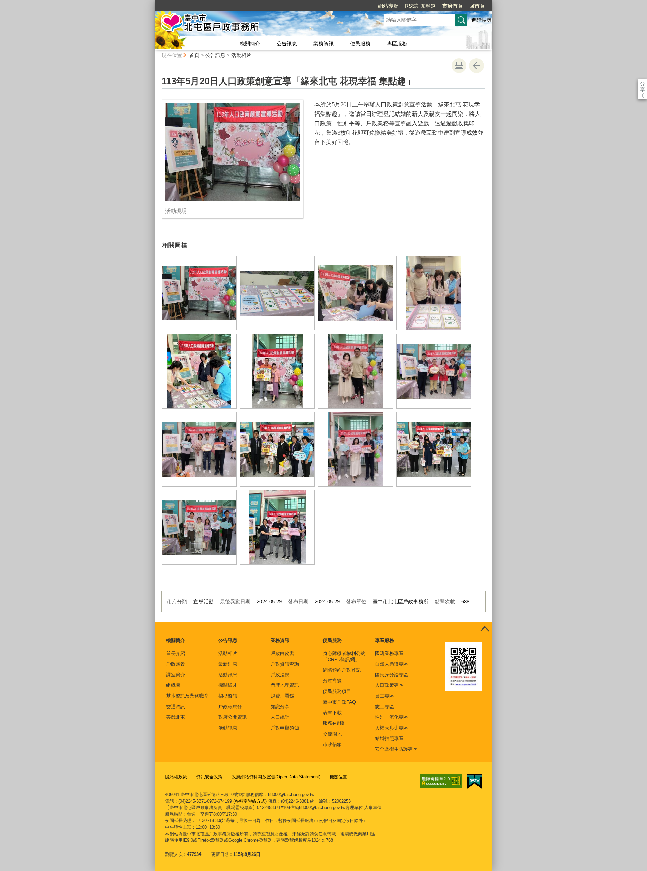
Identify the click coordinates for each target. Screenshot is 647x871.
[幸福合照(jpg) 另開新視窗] (355, 449)
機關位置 (338, 776)
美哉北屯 (175, 717)
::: (152, 3)
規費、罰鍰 (282, 696)
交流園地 (332, 734)
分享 (642, 83)
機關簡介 (250, 43)
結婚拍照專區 (389, 738)
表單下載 (332, 712)
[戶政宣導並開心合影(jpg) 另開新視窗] (277, 449)
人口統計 (280, 717)
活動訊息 (227, 674)
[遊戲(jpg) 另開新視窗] (277, 293)
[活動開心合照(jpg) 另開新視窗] (434, 371)
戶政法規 (280, 674)
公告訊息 (287, 43)
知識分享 (280, 706)
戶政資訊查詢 (285, 664)
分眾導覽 (332, 680)
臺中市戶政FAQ (339, 702)
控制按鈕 (484, 629)
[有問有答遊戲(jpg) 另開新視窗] (355, 293)
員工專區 (384, 696)
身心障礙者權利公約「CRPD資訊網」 (344, 656)
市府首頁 (452, 6)
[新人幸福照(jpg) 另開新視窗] (355, 371)
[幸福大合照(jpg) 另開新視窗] (199, 527)
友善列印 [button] (459, 65)
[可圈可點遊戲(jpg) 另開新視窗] (199, 371)
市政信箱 (332, 744)
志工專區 (384, 706)
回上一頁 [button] (476, 65)
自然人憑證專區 (391, 664)
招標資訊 (227, 696)
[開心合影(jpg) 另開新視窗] (277, 527)
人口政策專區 (389, 685)
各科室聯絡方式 (250, 801)
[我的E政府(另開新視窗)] (474, 781)
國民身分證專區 (391, 674)
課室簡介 (175, 674)
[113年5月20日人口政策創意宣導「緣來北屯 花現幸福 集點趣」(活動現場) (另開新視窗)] (232, 152)
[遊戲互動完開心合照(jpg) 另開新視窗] (199, 449)
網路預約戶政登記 (342, 670)
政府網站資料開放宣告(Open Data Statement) (276, 776)
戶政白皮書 (282, 653)
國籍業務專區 (389, 653)
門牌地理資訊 (285, 685)
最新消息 (227, 664)
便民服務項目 (337, 691)
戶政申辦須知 (285, 728)
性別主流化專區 (391, 717)
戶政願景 (175, 664)
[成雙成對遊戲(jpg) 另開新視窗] (434, 293)
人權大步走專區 (391, 728)
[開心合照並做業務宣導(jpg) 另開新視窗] (434, 449)
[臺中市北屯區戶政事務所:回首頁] (261, 24)
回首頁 (477, 6)
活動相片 (241, 55)
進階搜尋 (481, 20)
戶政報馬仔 (230, 706)
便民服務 (360, 43)
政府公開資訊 (232, 717)
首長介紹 (175, 653)
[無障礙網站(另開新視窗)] (441, 781)
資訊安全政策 (209, 776)
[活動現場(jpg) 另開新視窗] (199, 293)
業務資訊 (323, 43)
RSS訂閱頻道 (420, 6)
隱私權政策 (176, 776)
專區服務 (397, 43)
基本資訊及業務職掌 (187, 696)
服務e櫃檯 (333, 723)
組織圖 (173, 685)
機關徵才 (227, 685)
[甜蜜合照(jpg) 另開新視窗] (277, 371)
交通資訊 (175, 706)
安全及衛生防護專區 (396, 749)
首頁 (194, 55)
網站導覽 (388, 6)
